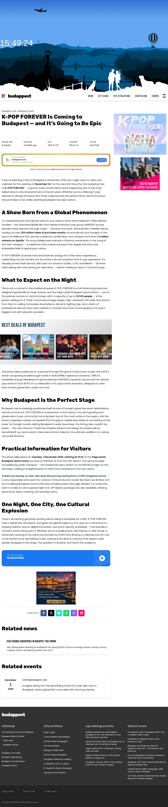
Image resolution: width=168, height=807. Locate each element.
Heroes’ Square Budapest (55, 755)
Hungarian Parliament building (57, 759)
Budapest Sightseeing (11, 757)
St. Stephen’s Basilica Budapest (58, 768)
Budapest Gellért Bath (54, 750)
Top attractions (121, 96)
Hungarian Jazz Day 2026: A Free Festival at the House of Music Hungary (104, 763)
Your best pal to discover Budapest (17, 732)
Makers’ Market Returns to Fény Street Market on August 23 (103, 756)
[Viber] (74, 613)
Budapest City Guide (11, 753)
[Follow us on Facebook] (102, 558)
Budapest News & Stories (13, 736)
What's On (74, 145)
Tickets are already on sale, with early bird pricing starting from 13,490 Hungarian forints (54, 476)
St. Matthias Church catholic (56, 764)
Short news (8, 741)
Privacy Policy (8, 791)
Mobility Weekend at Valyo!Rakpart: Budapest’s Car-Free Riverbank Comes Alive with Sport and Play (103, 734)
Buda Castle (49, 732)
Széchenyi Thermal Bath (55, 773)
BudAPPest (19, 96)
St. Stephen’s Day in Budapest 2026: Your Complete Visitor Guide (146, 733)
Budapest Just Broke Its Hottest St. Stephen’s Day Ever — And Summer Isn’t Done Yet (146, 748)
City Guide (103, 96)
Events (155, 96)
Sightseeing (141, 96)
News (90, 96)
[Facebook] (44, 613)
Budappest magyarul (164, 96)
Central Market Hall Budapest (57, 737)
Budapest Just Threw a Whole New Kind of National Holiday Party (147, 763)
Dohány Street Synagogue (56, 741)
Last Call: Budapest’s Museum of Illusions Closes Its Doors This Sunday (146, 756)
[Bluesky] (59, 613)
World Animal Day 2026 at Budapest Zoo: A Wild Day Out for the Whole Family (105, 743)
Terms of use (29, 791)
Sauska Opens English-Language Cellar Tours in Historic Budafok (145, 770)
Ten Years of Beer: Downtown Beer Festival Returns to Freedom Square (147, 777)
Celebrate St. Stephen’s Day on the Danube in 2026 (143, 740)
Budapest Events (26, 111)
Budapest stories (10, 745)
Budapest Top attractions (13, 761)
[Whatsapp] (66, 613)
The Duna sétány (51, 746)
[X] (51, 613)
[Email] (81, 613)
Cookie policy (50, 791)
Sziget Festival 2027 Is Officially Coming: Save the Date (103, 750)
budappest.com (9, 111)
